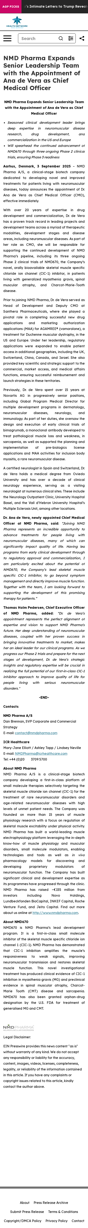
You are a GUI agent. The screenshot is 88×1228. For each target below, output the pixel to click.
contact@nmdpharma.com (36, 733)
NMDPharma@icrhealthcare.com (41, 753)
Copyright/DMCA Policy (22, 1221)
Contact (78, 1221)
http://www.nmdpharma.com (55, 913)
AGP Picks (10, 6)
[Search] (61, 38)
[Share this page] (82, 38)
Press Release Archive (51, 1203)
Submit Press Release (27, 1212)
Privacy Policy (56, 1221)
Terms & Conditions (63, 1212)
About (24, 1203)
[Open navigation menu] (7, 38)
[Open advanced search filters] (71, 38)
